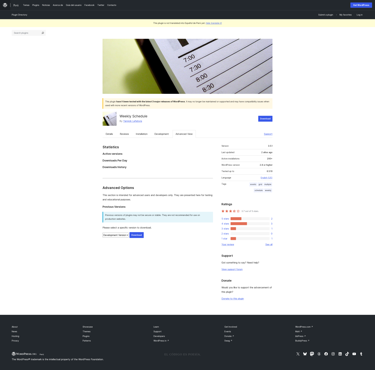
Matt (298, 331)
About (15, 327)
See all (268, 244)
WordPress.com (304, 327)
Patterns (87, 340)
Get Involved (230, 327)
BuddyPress (302, 340)
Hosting (15, 336)
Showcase (88, 327)
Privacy (15, 340)
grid (260, 184)
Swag (228, 340)
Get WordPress (361, 5)
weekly (268, 190)
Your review (227, 244)
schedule (259, 190)
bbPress (300, 336)
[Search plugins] (43, 33)
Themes (87, 331)
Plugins (86, 336)
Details (109, 133)
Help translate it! (214, 23)
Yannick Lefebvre (132, 121)
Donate (229, 336)
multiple (267, 184)
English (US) (266, 177)
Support (268, 133)
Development (161, 133)
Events (227, 331)
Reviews (124, 133)
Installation (142, 133)
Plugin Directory (19, 14)
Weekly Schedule (133, 116)
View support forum (232, 269)
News (14, 331)
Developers (159, 336)
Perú (42, 354)
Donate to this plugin (232, 298)
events (253, 184)
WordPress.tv (161, 340)
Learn (156, 327)
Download (265, 118)
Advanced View (184, 133)
